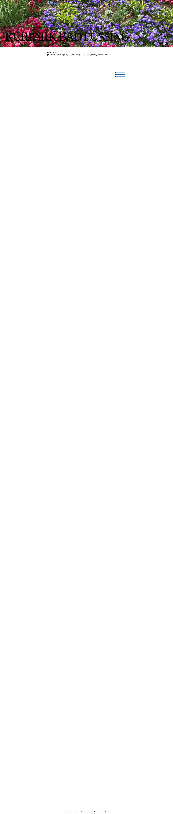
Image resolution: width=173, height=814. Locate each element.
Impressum (110, 4)
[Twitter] (115, 76)
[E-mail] (115, 72)
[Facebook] (115, 74)
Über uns (77, 1)
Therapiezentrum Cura (96, 4)
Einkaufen (121, 1)
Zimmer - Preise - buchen (99, 1)
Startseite (68, 1)
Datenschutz (120, 4)
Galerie (85, 1)
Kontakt (112, 1)
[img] (52, 3)
